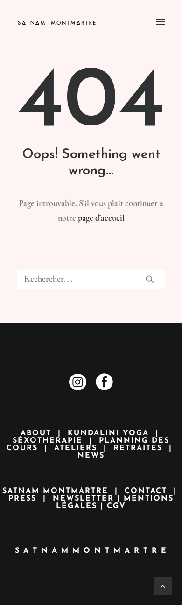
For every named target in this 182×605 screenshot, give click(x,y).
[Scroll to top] (163, 584)
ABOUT (36, 433)
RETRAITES (137, 448)
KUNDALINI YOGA (108, 433)
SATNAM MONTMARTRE (55, 491)
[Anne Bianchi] (66, 22)
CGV (116, 506)
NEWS (91, 455)
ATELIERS (75, 448)
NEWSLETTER (83, 498)
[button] (160, 22)
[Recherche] (91, 279)
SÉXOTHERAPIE (48, 441)
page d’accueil (101, 218)
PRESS (22, 498)
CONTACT (146, 491)
